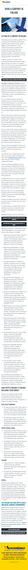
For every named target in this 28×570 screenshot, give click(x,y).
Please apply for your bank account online (13, 523)
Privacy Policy (20, 557)
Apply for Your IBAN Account (14, 529)
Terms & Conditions (9, 557)
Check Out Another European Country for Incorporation (14, 533)
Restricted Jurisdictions (17, 555)
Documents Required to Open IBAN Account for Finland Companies (14, 218)
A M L (17, 559)
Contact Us (23, 559)
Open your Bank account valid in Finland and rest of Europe (14, 224)
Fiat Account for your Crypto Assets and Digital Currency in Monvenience (13, 504)
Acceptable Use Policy (8, 559)
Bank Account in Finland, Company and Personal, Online (14, 79)
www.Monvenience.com (14, 157)
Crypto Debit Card (7, 553)
